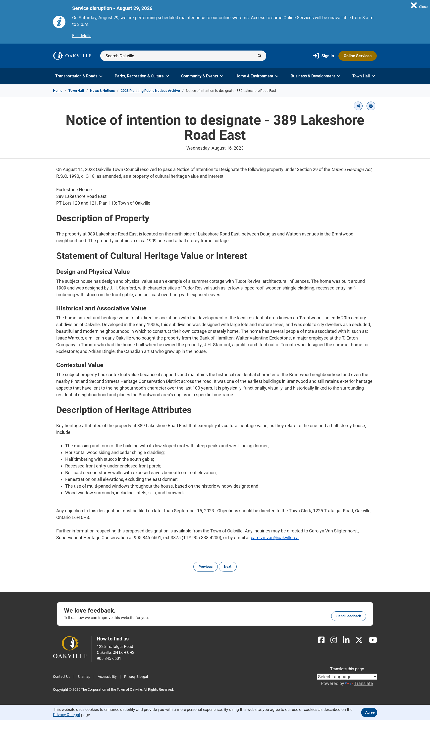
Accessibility (107, 677)
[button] (358, 106)
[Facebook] (321, 640)
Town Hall (361, 76)
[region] (419, 4)
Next (227, 567)
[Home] (72, 55)
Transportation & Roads (76, 76)
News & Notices (102, 91)
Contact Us (61, 677)
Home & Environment (254, 76)
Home (57, 91)
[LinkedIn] (346, 640)
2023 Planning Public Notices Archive (150, 91)
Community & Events (199, 76)
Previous (206, 567)
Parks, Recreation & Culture (139, 76)
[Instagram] (333, 640)
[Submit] (259, 56)
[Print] (371, 106)
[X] (359, 640)
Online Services (358, 56)
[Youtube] (373, 640)
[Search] (183, 56)
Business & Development (313, 76)
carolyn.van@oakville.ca (275, 537)
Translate (363, 683)
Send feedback (348, 616)
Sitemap (84, 677)
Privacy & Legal (136, 677)
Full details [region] (81, 35)
